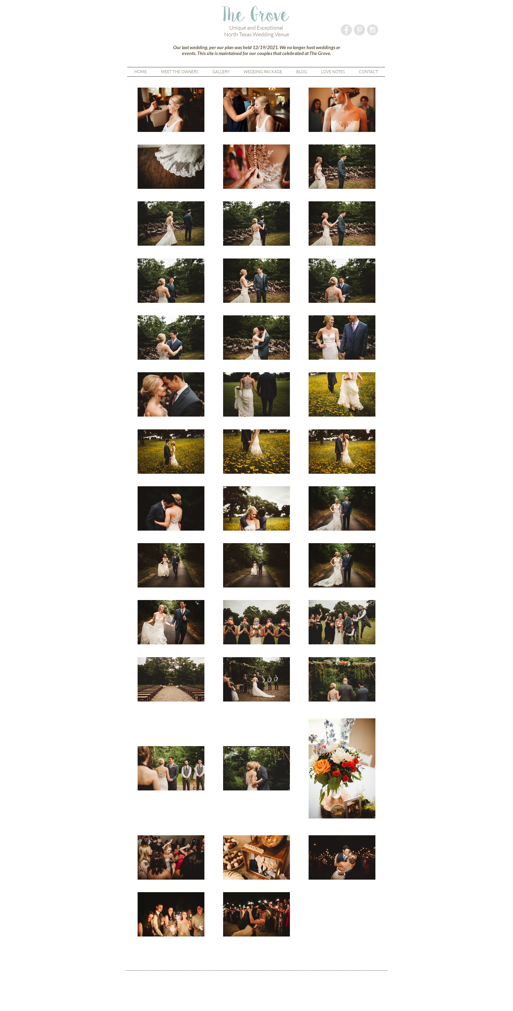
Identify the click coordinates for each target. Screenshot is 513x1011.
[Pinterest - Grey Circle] (359, 30)
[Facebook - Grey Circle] (346, 30)
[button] (220, 71)
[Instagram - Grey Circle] (372, 30)
